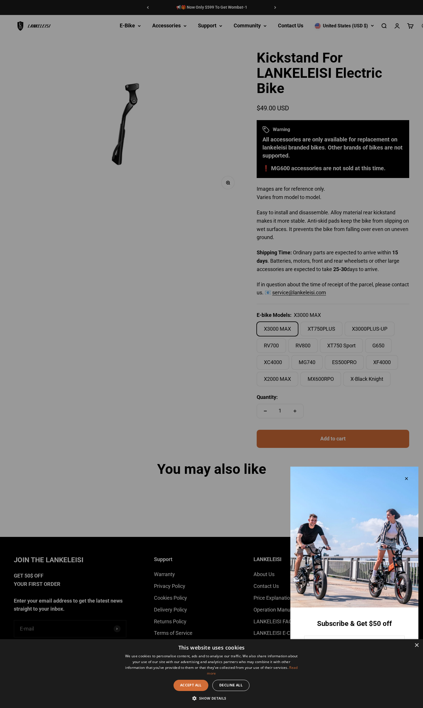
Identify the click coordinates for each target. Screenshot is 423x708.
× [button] (416, 645)
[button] (211, 698)
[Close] (406, 478)
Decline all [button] (231, 685)
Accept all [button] (191, 685)
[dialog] (211, 673)
